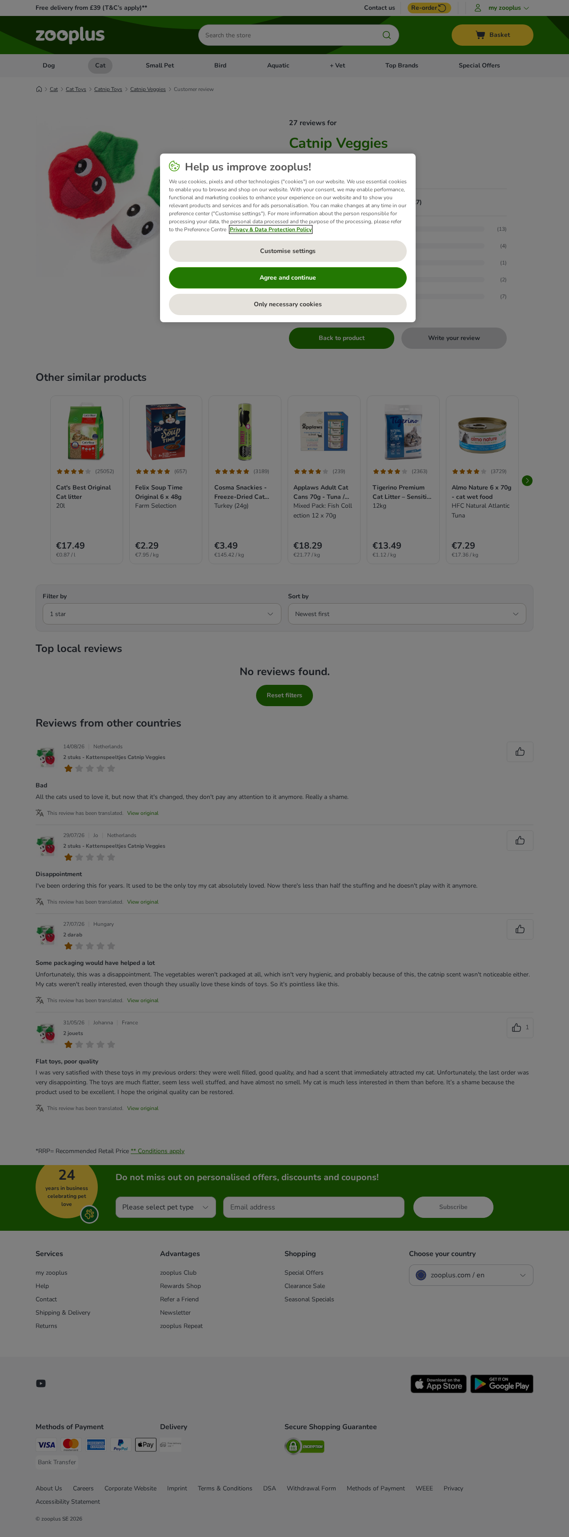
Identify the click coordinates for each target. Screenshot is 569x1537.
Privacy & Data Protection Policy (271, 229)
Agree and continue (288, 277)
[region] (288, 238)
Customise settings (288, 251)
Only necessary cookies (288, 304)
